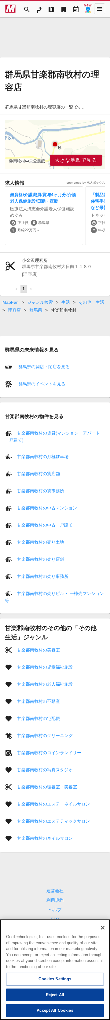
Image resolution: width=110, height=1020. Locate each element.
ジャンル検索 (40, 302)
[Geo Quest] (88, 9)
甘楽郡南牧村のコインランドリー (49, 752)
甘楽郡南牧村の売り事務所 (42, 576)
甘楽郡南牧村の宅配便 (38, 718)
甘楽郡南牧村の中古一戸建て (45, 525)
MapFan (10, 302)
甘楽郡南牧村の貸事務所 (40, 490)
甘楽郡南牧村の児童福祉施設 (45, 667)
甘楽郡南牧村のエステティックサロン (53, 821)
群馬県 (35, 310)
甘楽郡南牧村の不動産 (38, 701)
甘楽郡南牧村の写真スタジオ (45, 769)
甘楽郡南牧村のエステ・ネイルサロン (53, 804)
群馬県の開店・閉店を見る (43, 366)
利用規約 (55, 900)
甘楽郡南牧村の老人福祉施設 (45, 684)
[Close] (102, 927)
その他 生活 (91, 302)
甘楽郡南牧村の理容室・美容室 (47, 786)
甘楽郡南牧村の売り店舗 (40, 559)
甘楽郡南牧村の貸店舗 (38, 473)
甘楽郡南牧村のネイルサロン (45, 838)
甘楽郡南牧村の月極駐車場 (42, 456)
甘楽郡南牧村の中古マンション (47, 507)
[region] (55, 144)
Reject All (55, 994)
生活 (65, 302)
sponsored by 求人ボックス (86, 182)
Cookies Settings (54, 979)
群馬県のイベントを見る (41, 383)
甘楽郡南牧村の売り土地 (40, 542)
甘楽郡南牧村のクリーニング (45, 735)
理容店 (14, 310)
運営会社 (55, 890)
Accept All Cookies (55, 1010)
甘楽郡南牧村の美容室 (38, 650)
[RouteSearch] (39, 9)
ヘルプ (55, 909)
